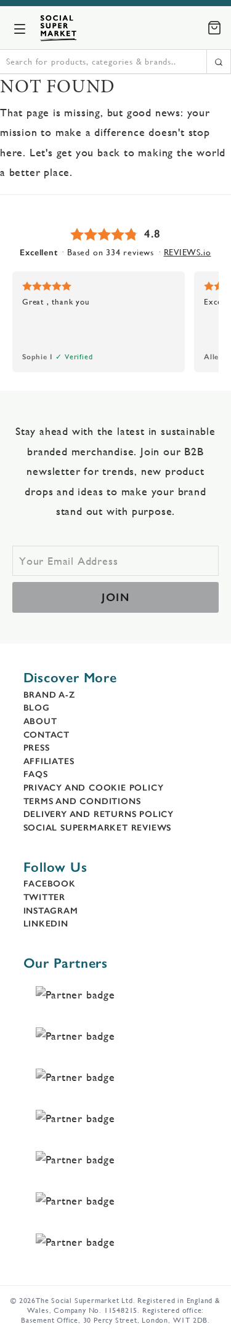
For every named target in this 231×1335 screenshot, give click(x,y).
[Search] (218, 61)
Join (115, 597)
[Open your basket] (214, 27)
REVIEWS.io (187, 252)
